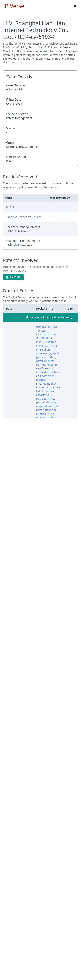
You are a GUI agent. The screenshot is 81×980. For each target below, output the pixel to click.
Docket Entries (18, 291)
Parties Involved (20, 177)
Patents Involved (21, 260)
